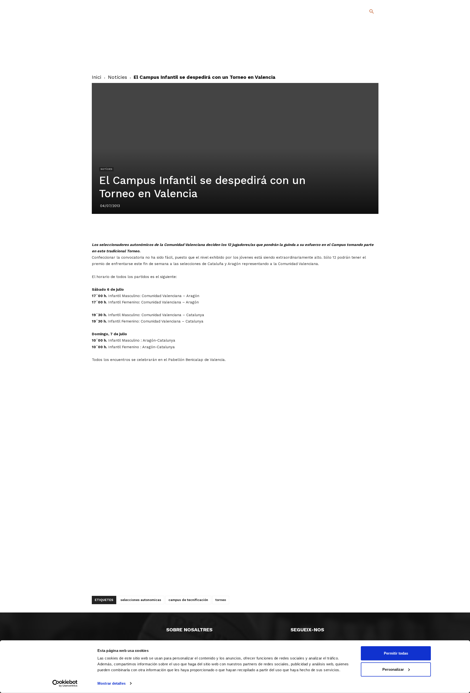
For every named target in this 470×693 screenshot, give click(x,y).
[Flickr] (351, 60)
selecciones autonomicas (140, 600)
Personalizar (393, 669)
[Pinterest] (229, 227)
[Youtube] (367, 60)
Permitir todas (396, 653)
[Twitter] (358, 53)
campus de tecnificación (188, 600)
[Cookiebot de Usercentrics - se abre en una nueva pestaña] (65, 683)
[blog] (366, 37)
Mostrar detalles (111, 683)
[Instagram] (373, 53)
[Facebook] (351, 53)
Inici (96, 77)
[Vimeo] (359, 60)
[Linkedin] (241, 227)
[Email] (263, 227)
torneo (220, 600)
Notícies (117, 77)
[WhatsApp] (252, 227)
